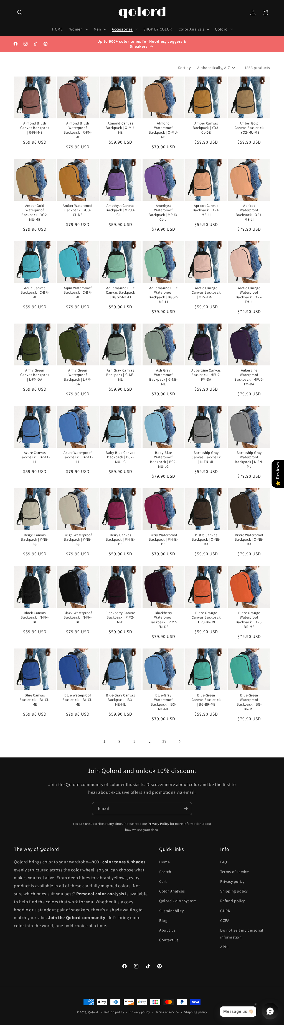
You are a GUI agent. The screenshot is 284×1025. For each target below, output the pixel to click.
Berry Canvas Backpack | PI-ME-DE (120, 540)
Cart (163, 881)
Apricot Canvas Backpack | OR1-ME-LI (206, 210)
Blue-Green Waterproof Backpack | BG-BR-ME (249, 702)
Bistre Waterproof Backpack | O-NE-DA (249, 540)
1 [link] (104, 741)
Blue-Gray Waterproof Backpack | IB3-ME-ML (163, 702)
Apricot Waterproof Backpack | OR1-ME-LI (249, 212)
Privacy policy (232, 881)
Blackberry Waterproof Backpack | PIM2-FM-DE (163, 620)
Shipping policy (234, 891)
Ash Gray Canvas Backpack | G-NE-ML (120, 375)
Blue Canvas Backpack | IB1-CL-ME (34, 700)
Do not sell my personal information (241, 934)
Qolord (93, 1012)
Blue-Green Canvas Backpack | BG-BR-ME (206, 700)
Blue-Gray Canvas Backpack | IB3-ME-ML (120, 700)
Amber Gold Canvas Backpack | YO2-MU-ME (249, 128)
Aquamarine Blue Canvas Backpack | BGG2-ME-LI (120, 292)
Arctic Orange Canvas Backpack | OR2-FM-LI (206, 292)
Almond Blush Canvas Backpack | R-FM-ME (34, 128)
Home (164, 861)
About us (167, 930)
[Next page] (179, 741)
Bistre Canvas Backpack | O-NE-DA (206, 540)
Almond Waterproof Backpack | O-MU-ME (163, 130)
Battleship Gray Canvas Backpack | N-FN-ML (206, 457)
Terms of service (234, 871)
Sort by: (184, 67)
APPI (224, 946)
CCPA (224, 920)
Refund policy (232, 900)
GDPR (225, 910)
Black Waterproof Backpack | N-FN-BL (78, 617)
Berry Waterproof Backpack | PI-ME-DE (163, 540)
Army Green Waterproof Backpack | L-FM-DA (78, 377)
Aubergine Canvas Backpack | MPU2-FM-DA (206, 375)
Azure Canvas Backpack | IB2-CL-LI (34, 457)
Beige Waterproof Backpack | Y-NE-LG (78, 540)
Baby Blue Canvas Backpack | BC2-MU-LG (120, 457)
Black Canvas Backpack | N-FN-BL (35, 617)
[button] (20, 12)
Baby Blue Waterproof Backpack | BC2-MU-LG (163, 460)
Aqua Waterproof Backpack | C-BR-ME (78, 292)
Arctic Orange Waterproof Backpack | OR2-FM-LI (249, 295)
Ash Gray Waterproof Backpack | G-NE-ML (163, 377)
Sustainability (171, 910)
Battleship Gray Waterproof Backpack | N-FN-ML (249, 460)
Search (165, 871)
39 (164, 741)
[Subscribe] (185, 808)
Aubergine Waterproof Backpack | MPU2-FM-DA (249, 377)
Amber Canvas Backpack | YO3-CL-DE (206, 128)
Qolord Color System (178, 900)
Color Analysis (172, 891)
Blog (163, 920)
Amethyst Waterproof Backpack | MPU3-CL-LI (163, 212)
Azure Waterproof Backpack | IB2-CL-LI (77, 457)
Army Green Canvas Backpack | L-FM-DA (34, 375)
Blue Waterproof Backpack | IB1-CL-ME (77, 700)
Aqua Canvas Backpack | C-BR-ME (35, 292)
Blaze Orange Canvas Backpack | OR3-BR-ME (206, 617)
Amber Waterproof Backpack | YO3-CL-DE (78, 210)
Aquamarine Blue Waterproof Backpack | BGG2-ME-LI (163, 295)
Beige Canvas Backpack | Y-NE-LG (35, 540)
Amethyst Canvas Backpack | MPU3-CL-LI (120, 210)
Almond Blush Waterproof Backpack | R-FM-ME (78, 130)
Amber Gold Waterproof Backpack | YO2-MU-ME (34, 212)
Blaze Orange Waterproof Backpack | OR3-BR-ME (249, 620)
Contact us (169, 939)
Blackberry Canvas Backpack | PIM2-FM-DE (120, 617)
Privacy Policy (159, 823)
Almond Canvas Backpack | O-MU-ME (120, 128)
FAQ (223, 861)
